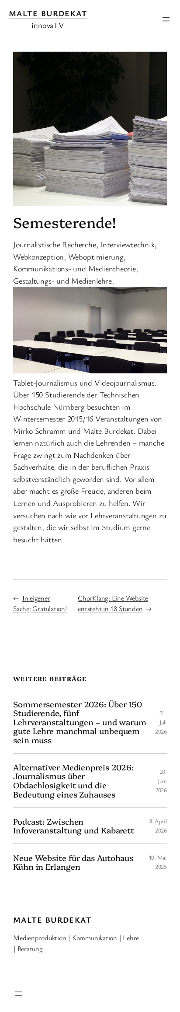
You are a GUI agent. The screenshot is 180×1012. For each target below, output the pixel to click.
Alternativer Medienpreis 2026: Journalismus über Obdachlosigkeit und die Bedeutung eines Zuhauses (73, 781)
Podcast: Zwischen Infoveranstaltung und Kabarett (73, 826)
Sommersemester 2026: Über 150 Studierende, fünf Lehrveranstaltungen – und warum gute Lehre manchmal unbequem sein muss (79, 722)
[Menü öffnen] (166, 19)
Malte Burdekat (48, 13)
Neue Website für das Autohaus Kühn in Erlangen (73, 862)
